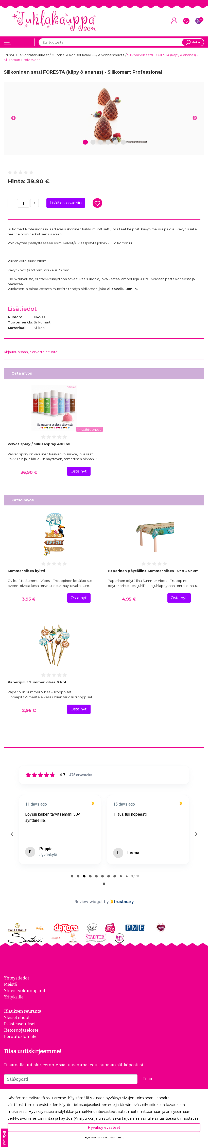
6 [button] (123, 142)
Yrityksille (14, 996)
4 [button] (108, 142)
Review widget (89, 901)
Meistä (10, 984)
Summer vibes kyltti (26, 571)
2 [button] (93, 142)
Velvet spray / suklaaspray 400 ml (39, 444)
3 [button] (100, 142)
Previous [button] (13, 118)
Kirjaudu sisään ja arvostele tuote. (31, 352)
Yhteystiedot (16, 977)
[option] (104, 115)
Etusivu (10, 55)
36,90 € (29, 472)
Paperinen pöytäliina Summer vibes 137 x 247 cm (153, 571)
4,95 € (129, 599)
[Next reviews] (196, 834)
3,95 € (29, 599)
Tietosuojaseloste (21, 1030)
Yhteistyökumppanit (24, 990)
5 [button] (115, 142)
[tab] (72, 876)
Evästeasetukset (20, 1023)
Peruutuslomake (21, 1036)
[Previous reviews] (12, 834)
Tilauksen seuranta (22, 1011)
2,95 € (29, 710)
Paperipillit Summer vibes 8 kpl (37, 682)
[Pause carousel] (104, 883)
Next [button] (194, 118)
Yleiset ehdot (17, 1017)
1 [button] (85, 142)
